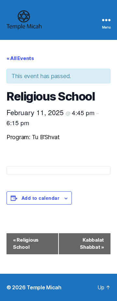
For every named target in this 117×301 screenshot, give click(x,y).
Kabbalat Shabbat (92, 243)
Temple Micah (44, 287)
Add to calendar (40, 198)
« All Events (20, 58)
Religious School (26, 243)
